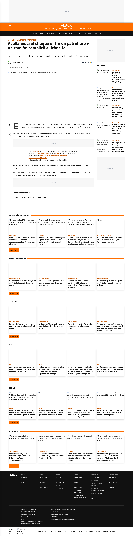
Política (94, 485)
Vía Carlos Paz (43, 477)
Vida (92, 501)
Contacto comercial (28, 514)
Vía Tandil (42, 482)
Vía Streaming (113, 480)
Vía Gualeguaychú (80, 497)
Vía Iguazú (77, 482)
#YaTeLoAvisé (45, 155)
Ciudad (72, 531)
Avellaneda (42, 198)
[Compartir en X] (9, 134)
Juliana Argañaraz (18, 62)
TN (46, 531)
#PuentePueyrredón (42, 153)
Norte (65, 33)
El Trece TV (52, 531)
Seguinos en (86, 62)
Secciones (96, 33)
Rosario (50, 33)
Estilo (93, 498)
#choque (36, 151)
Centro (58, 33)
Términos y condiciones (29, 509)
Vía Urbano (112, 477)
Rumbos (111, 487)
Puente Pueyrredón (28, 40)
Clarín (40, 531)
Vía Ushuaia (95, 477)
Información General (98, 491)
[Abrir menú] (25, 25)
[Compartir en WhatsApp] (9, 129)
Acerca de (24, 516)
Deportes (94, 496)
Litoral (72, 33)
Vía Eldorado (78, 480)
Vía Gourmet (113, 482)
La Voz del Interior (102, 531)
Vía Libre (112, 485)
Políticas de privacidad (28, 511)
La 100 (66, 531)
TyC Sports (89, 531)
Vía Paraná (77, 492)
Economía (94, 488)
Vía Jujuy (59, 477)
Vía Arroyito (43, 480)
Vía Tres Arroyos (44, 485)
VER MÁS (13, 250)
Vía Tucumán (60, 480)
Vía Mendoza (60, 488)
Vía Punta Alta (43, 487)
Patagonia (87, 33)
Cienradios (80, 531)
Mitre (60, 531)
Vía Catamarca (61, 482)
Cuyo (79, 33)
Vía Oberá (77, 485)
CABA (23, 482)
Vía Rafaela (77, 490)
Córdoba (41, 33)
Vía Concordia (78, 495)
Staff (23, 519)
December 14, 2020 (61, 160)
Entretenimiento (96, 493)
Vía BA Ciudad (13, 40)
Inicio (34, 33)
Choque (16, 198)
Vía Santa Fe (78, 487)
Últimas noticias (96, 483)
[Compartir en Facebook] (9, 125)
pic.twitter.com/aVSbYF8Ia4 (38, 158)
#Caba (57, 153)
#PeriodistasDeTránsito (58, 155)
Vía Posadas (78, 477)
